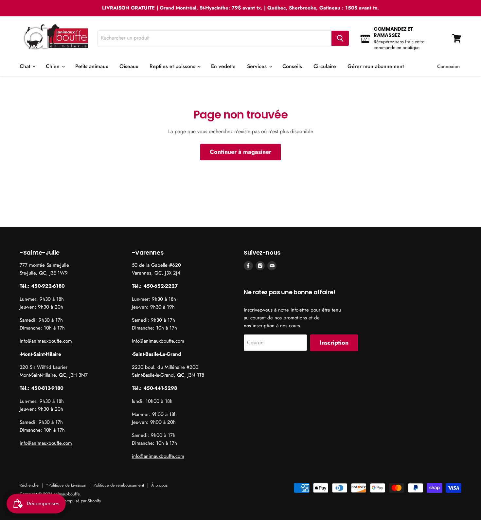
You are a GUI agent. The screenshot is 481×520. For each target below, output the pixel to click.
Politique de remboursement (119, 485)
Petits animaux (91, 66)
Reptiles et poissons (173, 66)
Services (257, 66)
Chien (53, 66)
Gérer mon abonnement (375, 66)
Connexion (448, 66)
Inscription (334, 342)
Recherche (29, 485)
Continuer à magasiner (240, 152)
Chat (26, 66)
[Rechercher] (340, 38)
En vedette (223, 66)
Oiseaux (128, 66)
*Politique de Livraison (66, 485)
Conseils (292, 66)
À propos (159, 485)
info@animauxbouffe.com (46, 341)
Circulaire (324, 66)
